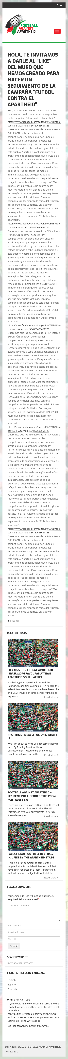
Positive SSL (11, 1051)
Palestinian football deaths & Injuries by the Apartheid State (31, 855)
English (12, 980)
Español (14, 620)
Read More (50, 697)
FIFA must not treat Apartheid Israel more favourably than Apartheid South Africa (30, 673)
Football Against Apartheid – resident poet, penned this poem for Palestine (32, 796)
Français (12, 989)
